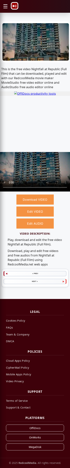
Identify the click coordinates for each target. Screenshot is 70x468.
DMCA (10, 341)
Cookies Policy (15, 320)
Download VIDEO (35, 199)
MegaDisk (35, 447)
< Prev (35, 273)
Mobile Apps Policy (18, 374)
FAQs (9, 327)
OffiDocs (35, 428)
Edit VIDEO (35, 211)
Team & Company (17, 334)
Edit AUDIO (35, 223)
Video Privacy (15, 381)
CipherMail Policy (17, 367)
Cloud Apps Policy (18, 360)
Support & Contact (18, 407)
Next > (35, 281)
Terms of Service (17, 400)
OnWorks (35, 437)
